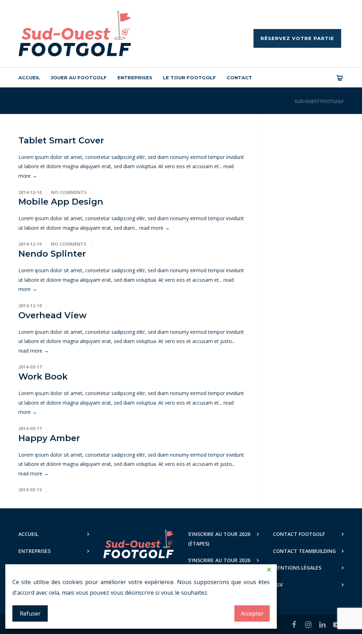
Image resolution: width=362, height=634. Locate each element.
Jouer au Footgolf (79, 77)
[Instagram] (308, 624)
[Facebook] (294, 624)
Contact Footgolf (299, 534)
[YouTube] (336, 624)
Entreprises (134, 77)
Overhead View (52, 315)
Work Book (43, 376)
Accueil (29, 77)
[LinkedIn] (322, 624)
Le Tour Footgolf (189, 77)
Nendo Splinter (52, 254)
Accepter (252, 613)
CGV (278, 584)
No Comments (69, 192)
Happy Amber (49, 438)
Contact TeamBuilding (304, 551)
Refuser (30, 613)
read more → (154, 227)
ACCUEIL (28, 534)
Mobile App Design (60, 201)
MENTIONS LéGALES (297, 567)
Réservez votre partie (297, 38)
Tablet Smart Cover (61, 140)
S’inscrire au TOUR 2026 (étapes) (219, 539)
